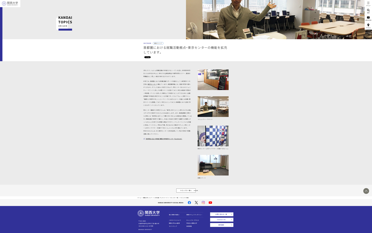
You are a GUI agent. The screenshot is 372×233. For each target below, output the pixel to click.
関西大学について (147, 198)
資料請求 (221, 225)
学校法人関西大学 (191, 223)
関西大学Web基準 (174, 223)
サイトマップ (173, 226)
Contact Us (221, 220)
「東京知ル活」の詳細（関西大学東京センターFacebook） (163, 139)
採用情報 (189, 226)
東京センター (152, 84)
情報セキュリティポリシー (194, 215)
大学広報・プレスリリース (161, 198)
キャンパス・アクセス (192, 220)
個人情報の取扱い (174, 215)
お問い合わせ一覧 (221, 214)
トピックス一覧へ (186, 190)
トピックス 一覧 (174, 198)
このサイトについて (175, 220)
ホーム (139, 198)
